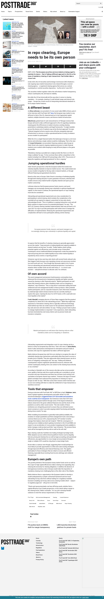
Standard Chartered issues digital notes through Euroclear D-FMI (17, 71)
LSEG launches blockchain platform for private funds (66, 524)
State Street (32, 506)
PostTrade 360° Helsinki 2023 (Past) (69, 548)
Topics (10, 11)
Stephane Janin (41, 506)
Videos (45, 11)
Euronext (63, 500)
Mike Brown (59, 503)
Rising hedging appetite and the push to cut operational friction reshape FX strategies (18, 107)
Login (99, 7)
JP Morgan (50, 503)
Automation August (73, 11)
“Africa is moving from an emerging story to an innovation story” (18, 88)
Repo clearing (68, 503)
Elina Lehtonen (40, 500)
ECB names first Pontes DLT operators (18, 52)
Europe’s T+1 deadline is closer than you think (18, 43)
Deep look (31, 500)
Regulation (39, 547)
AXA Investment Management (43, 497)
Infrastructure (39, 545)
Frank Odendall (32, 503)
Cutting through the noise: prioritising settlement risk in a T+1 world (18, 80)
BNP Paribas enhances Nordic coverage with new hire (18, 62)
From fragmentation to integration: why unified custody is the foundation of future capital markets (18, 35)
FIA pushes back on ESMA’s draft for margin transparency (39, 524)
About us (62, 11)
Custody (38, 540)
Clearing (55, 497)
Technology (39, 543)
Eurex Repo (55, 500)
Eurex (48, 500)
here (52, 113)
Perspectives (19, 11)
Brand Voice (29, 11)
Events (38, 11)
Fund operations (40, 550)
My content (53, 11)
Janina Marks (42, 503)
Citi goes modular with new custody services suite (17, 97)
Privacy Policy (40, 559)
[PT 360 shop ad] (90, 29)
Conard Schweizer (64, 497)
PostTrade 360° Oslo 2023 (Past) (68, 558)
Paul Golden (32, 61)
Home (3, 11)
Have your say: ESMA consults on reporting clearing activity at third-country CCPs (17, 25)
